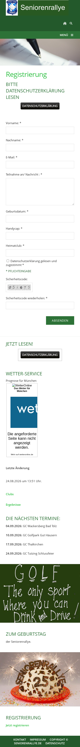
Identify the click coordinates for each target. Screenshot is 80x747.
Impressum (38, 739)
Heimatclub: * (15, 246)
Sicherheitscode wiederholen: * (26, 298)
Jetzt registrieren (17, 725)
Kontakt (19, 739)
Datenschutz (55, 743)
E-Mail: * (11, 157)
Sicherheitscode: (17, 279)
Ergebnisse (13, 504)
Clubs (10, 494)
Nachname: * (14, 140)
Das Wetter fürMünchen (22, 389)
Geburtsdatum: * (17, 211)
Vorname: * (13, 123)
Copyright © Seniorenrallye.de (41, 741)
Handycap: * (14, 228)
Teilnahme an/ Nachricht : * (24, 174)
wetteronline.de (26, 454)
